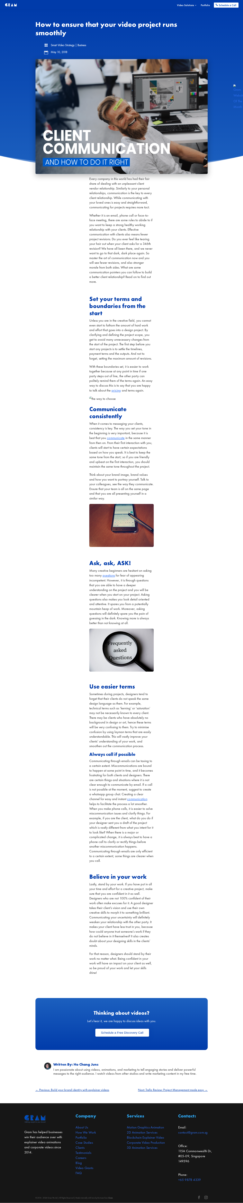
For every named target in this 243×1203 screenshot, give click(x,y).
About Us (82, 1127)
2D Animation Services (142, 1132)
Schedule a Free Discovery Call (122, 1032)
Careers (81, 1158)
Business (81, 45)
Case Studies (84, 1142)
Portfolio (205, 5)
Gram (110, 1198)
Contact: (187, 1116)
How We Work (86, 1132)
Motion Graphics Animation (145, 1127)
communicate (116, 438)
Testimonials (83, 1152)
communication (137, 799)
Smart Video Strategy (63, 45)
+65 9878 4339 (189, 1180)
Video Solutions (185, 5)
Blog (79, 1163)
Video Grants (84, 1168)
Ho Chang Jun (85, 1064)
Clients (80, 1147)
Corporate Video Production (146, 1142)
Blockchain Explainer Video (145, 1137)
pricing (116, 390)
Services (135, 1116)
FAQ (79, 1173)
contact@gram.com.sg (193, 1132)
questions (109, 575)
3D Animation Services (142, 1147)
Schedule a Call (227, 5)
